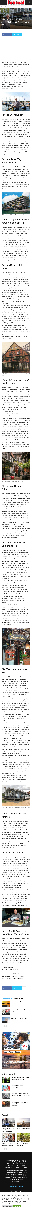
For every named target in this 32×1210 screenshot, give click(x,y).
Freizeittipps (20, 1141)
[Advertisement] (16, 49)
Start (2, 6)
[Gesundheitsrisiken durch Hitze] (6, 1020)
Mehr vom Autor (18, 998)
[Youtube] (20, 1191)
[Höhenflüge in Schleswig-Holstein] (23, 1122)
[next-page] (5, 1026)
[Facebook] (11, 1191)
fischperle (21, 976)
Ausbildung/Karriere (6, 1141)
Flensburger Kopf (6, 978)
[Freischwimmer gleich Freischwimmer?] (6, 1088)
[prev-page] (3, 1026)
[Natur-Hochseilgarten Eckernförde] (23, 1137)
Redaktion (6, 26)
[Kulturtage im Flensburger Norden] (6, 1004)
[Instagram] (16, 1191)
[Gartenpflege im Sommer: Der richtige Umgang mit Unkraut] (6, 1104)
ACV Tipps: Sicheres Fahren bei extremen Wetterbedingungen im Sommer (21, 1095)
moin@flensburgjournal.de (16, 1186)
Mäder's (14, 978)
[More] (24, 34)
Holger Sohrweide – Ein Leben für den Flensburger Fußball (8, 1130)
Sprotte (20, 978)
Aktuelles (7, 6)
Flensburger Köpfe (19, 19)
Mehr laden (15, 1110)
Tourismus (19, 1126)
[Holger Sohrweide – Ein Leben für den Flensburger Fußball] (8, 1122)
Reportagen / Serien (11, 19)
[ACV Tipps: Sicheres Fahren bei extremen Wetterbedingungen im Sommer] (6, 1096)
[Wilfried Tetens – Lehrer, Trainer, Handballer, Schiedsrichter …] (6, 1080)
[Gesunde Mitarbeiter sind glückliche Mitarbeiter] (8, 1137)
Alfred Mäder (14, 976)
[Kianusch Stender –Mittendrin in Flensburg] (6, 1012)
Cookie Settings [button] (7, 1206)
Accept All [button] (17, 1206)
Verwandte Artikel (7, 998)
